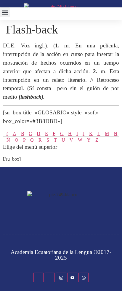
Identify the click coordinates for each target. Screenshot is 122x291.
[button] (5, 12)
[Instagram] (61, 277)
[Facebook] (38, 277)
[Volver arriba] (114, 277)
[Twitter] (50, 277)
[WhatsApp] (83, 277)
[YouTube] (72, 277)
